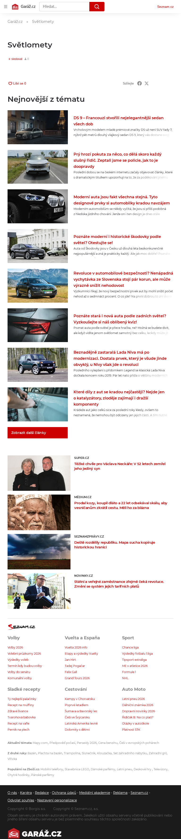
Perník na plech (18, 729)
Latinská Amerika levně (81, 723)
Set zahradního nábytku (130, 753)
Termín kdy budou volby (25, 666)
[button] (38, 127)
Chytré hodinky (18, 775)
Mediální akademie (94, 793)
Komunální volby (20, 678)
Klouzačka (104, 753)
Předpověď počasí (62, 743)
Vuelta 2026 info (76, 647)
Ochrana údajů (64, 793)
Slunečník (88, 753)
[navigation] (5, 6)
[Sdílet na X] (146, 83)
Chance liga (130, 647)
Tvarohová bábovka (22, 717)
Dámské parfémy (103, 769)
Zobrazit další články (28, 433)
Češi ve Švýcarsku (77, 717)
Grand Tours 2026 (77, 678)
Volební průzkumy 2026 (24, 653)
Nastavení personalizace (57, 800)
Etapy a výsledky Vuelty (81, 653)
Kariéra (26, 793)
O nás (12, 793)
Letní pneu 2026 (133, 699)
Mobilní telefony (52, 769)
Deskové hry (143, 769)
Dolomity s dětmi (77, 729)
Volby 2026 (15, 647)
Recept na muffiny (21, 705)
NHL (125, 678)
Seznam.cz (165, 6)
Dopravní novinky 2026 (138, 711)
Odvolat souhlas (21, 800)
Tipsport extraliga (134, 659)
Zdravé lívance (18, 711)
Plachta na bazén (50, 753)
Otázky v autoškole (135, 723)
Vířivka (12, 759)
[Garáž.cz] (35, 833)
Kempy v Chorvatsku (80, 699)
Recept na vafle (18, 723)
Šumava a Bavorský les (81, 711)
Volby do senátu (19, 672)
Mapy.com (40, 743)
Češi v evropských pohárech (139, 743)
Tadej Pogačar (75, 666)
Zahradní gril (158, 753)
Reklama (120, 793)
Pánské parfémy (42, 775)
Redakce (42, 793)
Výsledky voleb (18, 659)
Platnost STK (131, 729)
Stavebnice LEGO (77, 769)
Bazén (32, 753)
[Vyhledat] (96, 6)
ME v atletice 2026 (135, 666)
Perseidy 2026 (87, 743)
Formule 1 (129, 672)
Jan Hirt (70, 659)
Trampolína (72, 753)
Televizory (161, 769)
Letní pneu (124, 769)
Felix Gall (71, 672)
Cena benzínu (108, 743)
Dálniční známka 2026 (137, 705)
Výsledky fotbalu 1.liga (137, 653)
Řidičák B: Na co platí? (137, 717)
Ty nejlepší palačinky (22, 699)
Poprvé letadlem (76, 705)
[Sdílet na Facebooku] (139, 83)
